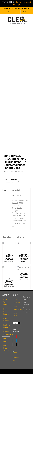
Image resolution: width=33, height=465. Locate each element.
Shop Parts (16, 314)
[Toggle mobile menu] (30, 26)
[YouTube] (17, 336)
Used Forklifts (6, 319)
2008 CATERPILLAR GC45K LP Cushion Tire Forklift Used (9, 256)
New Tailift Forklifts (6, 302)
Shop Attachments (17, 307)
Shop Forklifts (17, 301)
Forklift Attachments (6, 333)
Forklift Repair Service (6, 347)
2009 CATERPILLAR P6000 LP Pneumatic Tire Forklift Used (9, 281)
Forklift (14, 179)
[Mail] (14, 344)
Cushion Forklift (13, 182)
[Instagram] (14, 340)
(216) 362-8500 (8, 8)
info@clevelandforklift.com (21, 8)
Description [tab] (6, 190)
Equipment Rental (6, 326)
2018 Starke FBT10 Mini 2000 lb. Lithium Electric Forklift (24, 275)
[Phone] (17, 344)
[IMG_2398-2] (16, 93)
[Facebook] (14, 336)
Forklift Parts (6, 340)
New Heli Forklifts (6, 311)
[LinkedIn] (17, 340)
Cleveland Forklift (8, 371)
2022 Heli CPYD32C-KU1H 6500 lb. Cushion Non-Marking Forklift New (24, 256)
